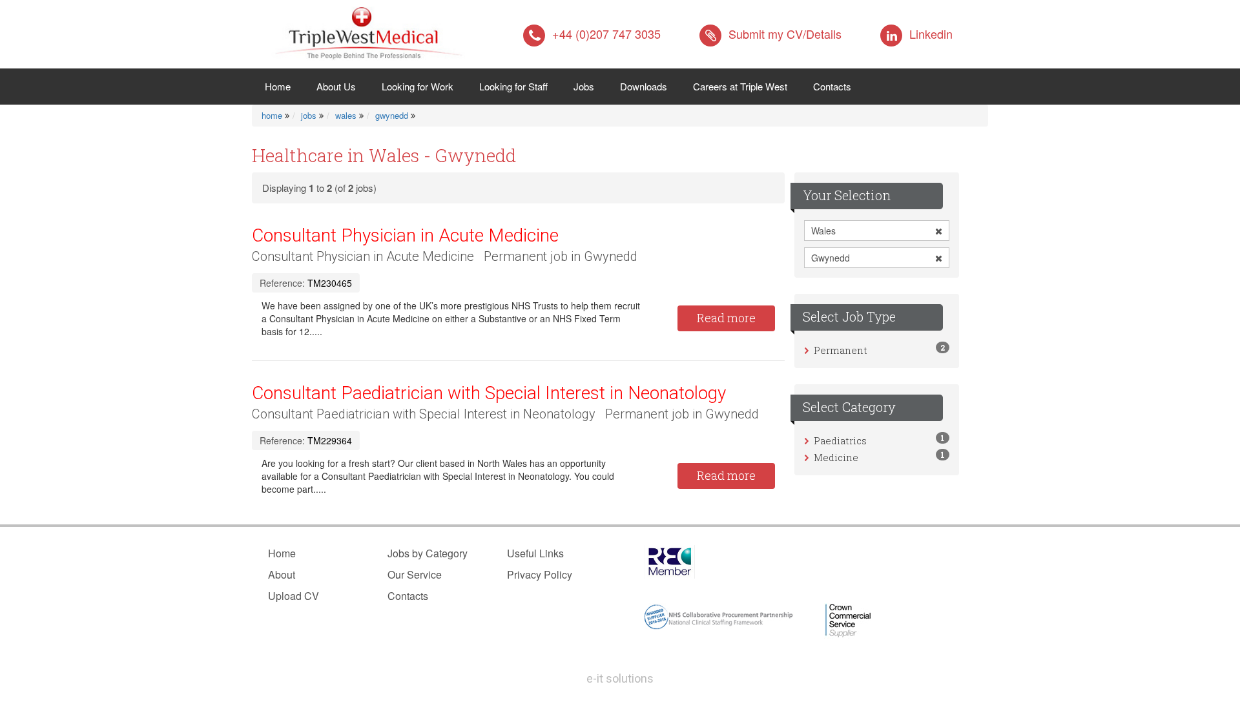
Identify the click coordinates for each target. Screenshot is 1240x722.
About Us (336, 86)
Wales (823, 230)
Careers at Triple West (740, 86)
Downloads (643, 86)
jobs (308, 115)
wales (345, 115)
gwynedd (391, 115)
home (272, 115)
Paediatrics (840, 440)
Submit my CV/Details (785, 33)
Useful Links (535, 553)
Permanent (840, 350)
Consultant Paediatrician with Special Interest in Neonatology (489, 393)
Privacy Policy (539, 574)
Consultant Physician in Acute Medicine (405, 235)
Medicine (836, 457)
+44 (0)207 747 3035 (606, 33)
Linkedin (931, 33)
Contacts (832, 86)
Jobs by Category (428, 553)
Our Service (415, 574)
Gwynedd (830, 257)
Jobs (584, 86)
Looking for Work (417, 86)
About (281, 574)
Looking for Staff (513, 86)
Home (284, 86)
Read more (726, 317)
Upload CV (293, 595)
